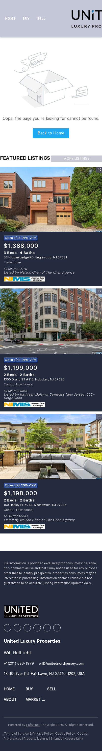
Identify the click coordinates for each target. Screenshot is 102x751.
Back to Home (51, 133)
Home (10, 18)
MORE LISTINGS (77, 158)
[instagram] (37, 627)
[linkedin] (17, 627)
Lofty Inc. (33, 725)
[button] (15, 689)
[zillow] (27, 627)
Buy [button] (26, 18)
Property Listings (36, 738)
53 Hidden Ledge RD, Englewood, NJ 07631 (35, 257)
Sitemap (57, 738)
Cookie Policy (65, 733)
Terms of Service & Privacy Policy (28, 733)
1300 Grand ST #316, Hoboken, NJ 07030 (34, 379)
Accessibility (74, 738)
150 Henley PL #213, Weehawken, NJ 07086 (35, 505)
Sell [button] (41, 18)
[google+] (57, 627)
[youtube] (47, 627)
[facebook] (7, 627)
